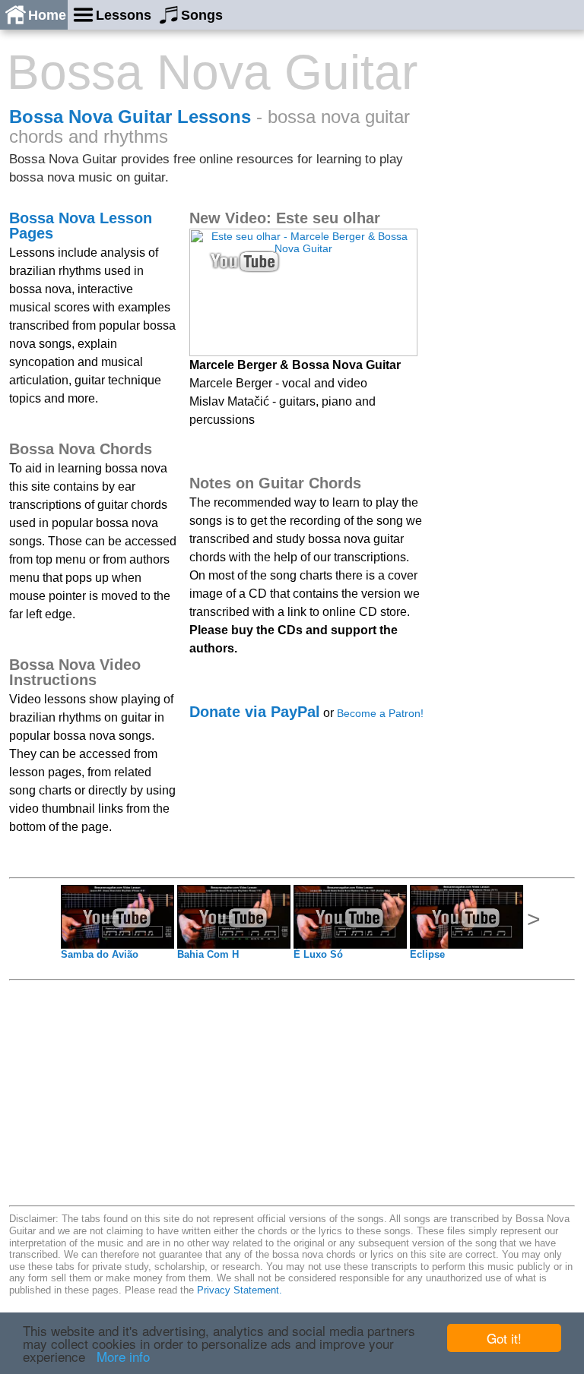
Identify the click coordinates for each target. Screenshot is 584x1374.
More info (123, 1356)
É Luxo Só (318, 954)
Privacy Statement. (239, 1290)
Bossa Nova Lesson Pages (80, 226)
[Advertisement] (514, 279)
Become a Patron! (380, 713)
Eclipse (427, 954)
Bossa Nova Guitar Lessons (130, 116)
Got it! (504, 1337)
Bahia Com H (208, 954)
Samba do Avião (99, 954)
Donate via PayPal (254, 711)
